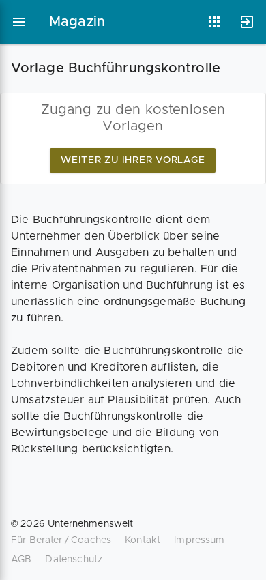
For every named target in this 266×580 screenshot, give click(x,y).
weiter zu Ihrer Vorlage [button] (133, 160)
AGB (21, 559)
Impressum (199, 540)
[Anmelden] (247, 21)
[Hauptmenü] (19, 21)
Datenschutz (73, 559)
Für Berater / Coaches (61, 540)
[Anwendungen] (214, 21)
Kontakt (142, 540)
